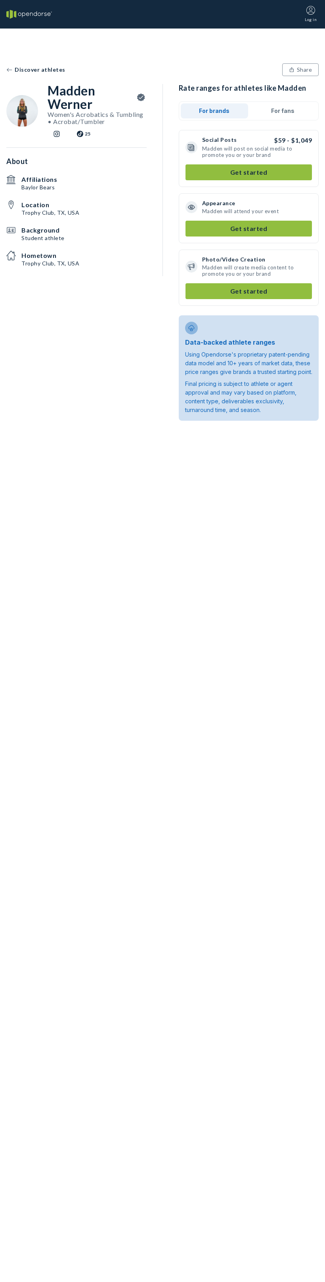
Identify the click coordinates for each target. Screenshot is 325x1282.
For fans (282, 110)
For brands (214, 110)
